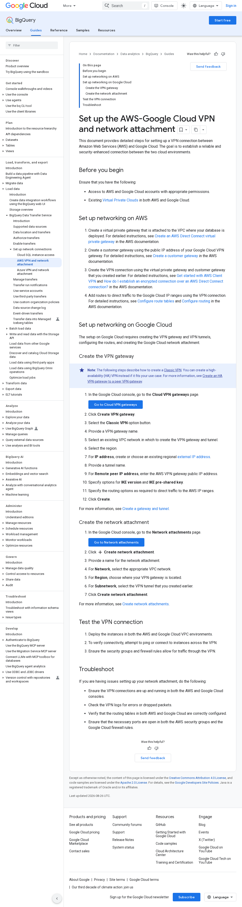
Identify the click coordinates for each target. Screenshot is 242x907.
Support (118, 832)
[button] (31, 94)
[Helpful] (216, 54)
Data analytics (130, 54)
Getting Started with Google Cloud (171, 834)
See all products (81, 825)
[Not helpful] (223, 54)
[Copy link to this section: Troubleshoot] (118, 670)
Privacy (99, 880)
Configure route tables (156, 301)
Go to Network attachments (116, 542)
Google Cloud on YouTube (211, 849)
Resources (106, 30)
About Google (79, 880)
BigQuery (25, 20)
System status (123, 847)
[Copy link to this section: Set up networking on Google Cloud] (177, 325)
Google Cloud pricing (84, 832)
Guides (36, 30)
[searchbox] (32, 45)
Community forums (127, 825)
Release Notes (123, 840)
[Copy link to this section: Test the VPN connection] (147, 622)
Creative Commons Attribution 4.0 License (197, 778)
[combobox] (125, 5)
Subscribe (186, 897)
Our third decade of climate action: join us (102, 887)
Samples (83, 30)
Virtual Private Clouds (120, 200)
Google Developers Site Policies (197, 782)
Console (167, 6)
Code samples (166, 843)
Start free (223, 20)
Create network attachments (145, 604)
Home (83, 54)
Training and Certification (174, 862)
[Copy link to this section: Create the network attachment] (153, 523)
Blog (202, 825)
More (67, 6)
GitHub (161, 825)
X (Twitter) (207, 840)
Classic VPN (173, 370)
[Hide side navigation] (57, 898)
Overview (14, 30)
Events (204, 832)
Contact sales (79, 851)
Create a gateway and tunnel (145, 508)
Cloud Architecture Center (170, 853)
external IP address (193, 457)
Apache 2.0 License (133, 782)
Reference (59, 30)
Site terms (117, 880)
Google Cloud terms (144, 880)
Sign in (231, 6)
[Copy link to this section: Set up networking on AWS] (152, 219)
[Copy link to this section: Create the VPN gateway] (138, 356)
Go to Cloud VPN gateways (115, 404)
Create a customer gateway (175, 256)
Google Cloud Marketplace (79, 841)
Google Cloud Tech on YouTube (215, 860)
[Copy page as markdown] (196, 130)
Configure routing (196, 301)
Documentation (103, 54)
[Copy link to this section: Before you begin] (128, 170)
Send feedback (208, 66)
